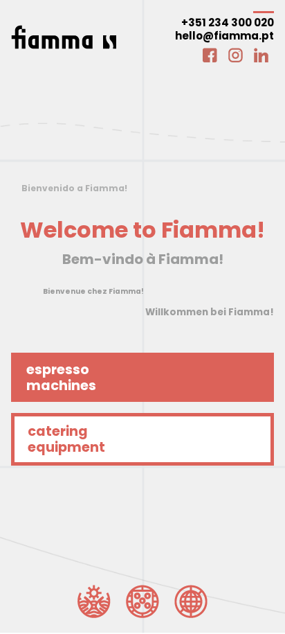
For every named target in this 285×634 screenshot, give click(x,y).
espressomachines (61, 377)
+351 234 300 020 (227, 22)
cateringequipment (66, 439)
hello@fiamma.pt (224, 35)
